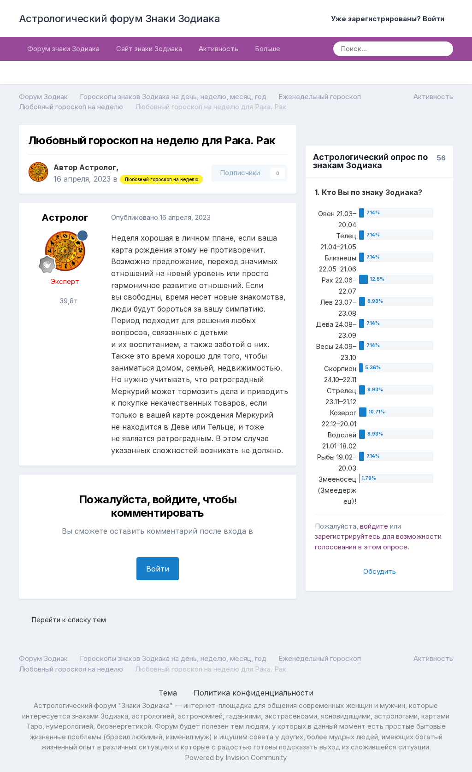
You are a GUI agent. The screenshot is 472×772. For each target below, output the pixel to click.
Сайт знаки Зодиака (149, 48)
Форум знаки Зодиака (63, 48)
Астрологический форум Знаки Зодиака (119, 18)
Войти (157, 568)
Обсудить (379, 571)
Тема (169, 692)
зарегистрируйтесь (347, 536)
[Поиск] (443, 48)
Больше (267, 48)
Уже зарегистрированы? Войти (389, 18)
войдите (374, 526)
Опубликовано (161, 217)
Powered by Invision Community (236, 757)
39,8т (68, 300)
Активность (218, 48)
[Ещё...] (280, 217)
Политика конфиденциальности (253, 692)
